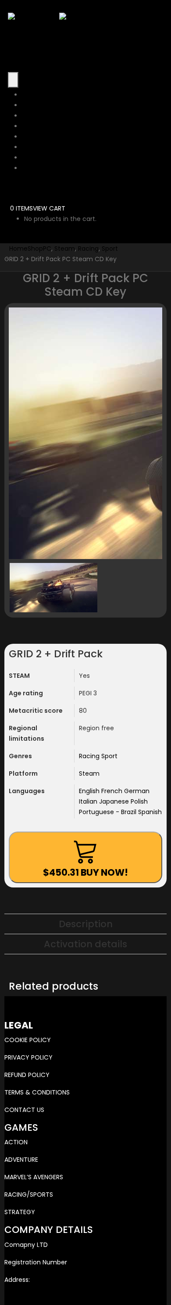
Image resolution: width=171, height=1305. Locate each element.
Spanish (150, 812)
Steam (89, 773)
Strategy (35, 115)
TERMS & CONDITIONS (37, 1092)
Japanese (115, 801)
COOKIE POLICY (27, 1040)
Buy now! (85, 872)
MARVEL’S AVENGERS (33, 1177)
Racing (90, 756)
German (137, 791)
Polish (139, 801)
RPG (28, 136)
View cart (49, 208)
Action (32, 94)
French (112, 791)
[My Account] (14, 187)
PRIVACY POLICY (28, 1057)
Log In (30, 168)
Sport (109, 756)
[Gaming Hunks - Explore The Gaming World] (59, 17)
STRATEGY (19, 1212)
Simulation (38, 147)
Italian (89, 801)
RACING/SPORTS (28, 1194)
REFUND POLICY (27, 1074)
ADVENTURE (21, 1159)
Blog (28, 157)
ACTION (16, 1142)
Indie (29, 126)
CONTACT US (24, 1109)
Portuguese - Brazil (108, 812)
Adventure (38, 105)
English (90, 791)
